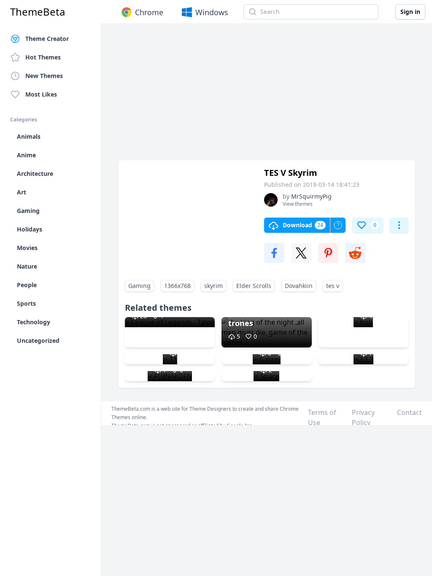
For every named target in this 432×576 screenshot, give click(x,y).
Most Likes (41, 94)
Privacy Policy (363, 417)
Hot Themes (43, 57)
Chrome (149, 12)
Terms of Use (322, 417)
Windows (211, 12)
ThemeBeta (37, 12)
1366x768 (177, 286)
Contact (409, 412)
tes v (332, 286)
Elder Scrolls (253, 286)
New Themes (44, 76)
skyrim (213, 286)
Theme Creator (47, 39)
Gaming (139, 286)
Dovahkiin (299, 286)
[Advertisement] (266, 96)
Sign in (410, 12)
